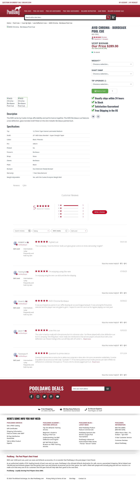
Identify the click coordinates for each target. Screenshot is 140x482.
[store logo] (14, 10)
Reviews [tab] (16, 185)
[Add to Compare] (98, 117)
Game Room (102, 11)
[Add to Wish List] (93, 117)
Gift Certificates (12, 428)
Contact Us (82, 478)
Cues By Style (26, 23)
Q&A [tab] (24, 185)
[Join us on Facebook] (31, 396)
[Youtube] (57, 396)
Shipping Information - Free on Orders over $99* (15, 432)
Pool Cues (27, 11)
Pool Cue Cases (38, 11)
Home (9, 23)
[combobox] (41, 231)
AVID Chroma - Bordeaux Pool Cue (60, 23)
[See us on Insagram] (37, 396)
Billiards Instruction (88, 11)
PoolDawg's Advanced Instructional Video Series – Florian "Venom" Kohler (88, 442)
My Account (123, 2)
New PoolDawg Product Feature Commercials (87, 429)
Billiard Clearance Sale (116, 11)
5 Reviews (104, 37)
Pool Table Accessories (71, 11)
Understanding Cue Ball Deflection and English (51, 438)
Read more (87, 339)
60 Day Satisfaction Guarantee (13, 437)
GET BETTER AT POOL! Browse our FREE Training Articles (52, 444)
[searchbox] (20, 230)
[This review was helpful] (121, 345)
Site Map (72, 478)
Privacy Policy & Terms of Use (56, 478)
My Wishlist (133, 2)
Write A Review (99, 212)
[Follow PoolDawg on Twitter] (44, 396)
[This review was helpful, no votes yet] (121, 263)
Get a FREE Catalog (13, 426)
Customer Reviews (121, 440)
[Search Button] (108, 17)
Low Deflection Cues (40, 23)
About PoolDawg (120, 443)
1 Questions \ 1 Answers (100, 39)
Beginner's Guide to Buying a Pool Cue (50, 434)
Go (107, 388)
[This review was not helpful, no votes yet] (124, 263)
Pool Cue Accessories (53, 11)
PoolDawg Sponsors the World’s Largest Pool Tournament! (87, 435)
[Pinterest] (51, 396)
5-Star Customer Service (123, 437)
